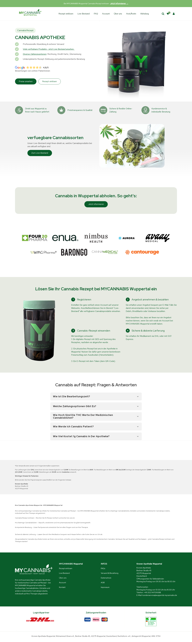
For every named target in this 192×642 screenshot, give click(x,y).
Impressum (105, 587)
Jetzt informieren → (119, 3)
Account (106, 13)
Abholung (144, 13)
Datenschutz (106, 578)
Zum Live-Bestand (39, 153)
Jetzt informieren (96, 204)
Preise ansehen (26, 81)
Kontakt (62, 587)
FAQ (96, 13)
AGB (103, 582)
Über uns (118, 13)
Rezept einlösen (66, 13)
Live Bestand (83, 13)
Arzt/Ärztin (131, 13)
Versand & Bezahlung (109, 573)
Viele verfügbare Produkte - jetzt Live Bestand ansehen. (49, 49)
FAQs (103, 568)
